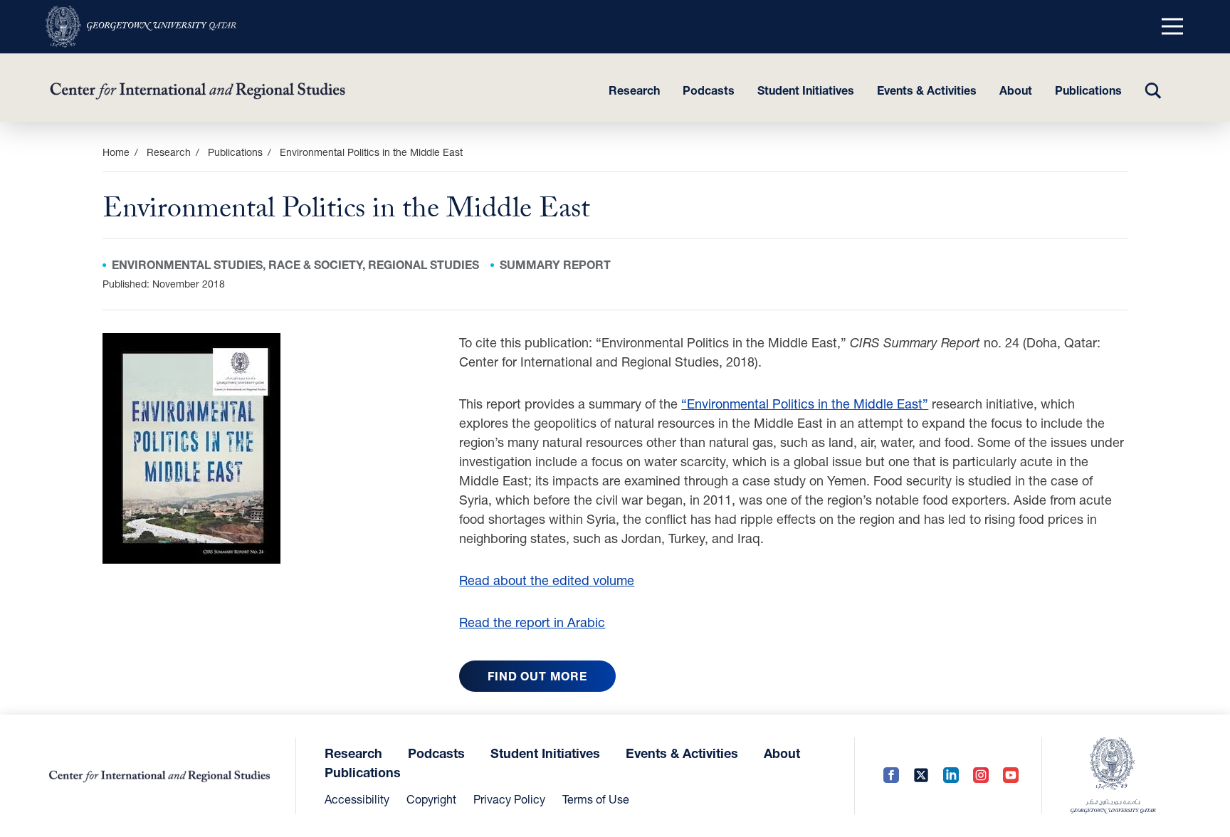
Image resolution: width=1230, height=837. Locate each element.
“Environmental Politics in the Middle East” (804, 403)
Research (634, 90)
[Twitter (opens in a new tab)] (921, 776)
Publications (1088, 90)
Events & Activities (927, 90)
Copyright (431, 799)
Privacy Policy (509, 799)
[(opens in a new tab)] (141, 27)
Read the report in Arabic (532, 622)
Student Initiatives (805, 90)
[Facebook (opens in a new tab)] (891, 776)
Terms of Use (595, 799)
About (1015, 90)
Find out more (537, 676)
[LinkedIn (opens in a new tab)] (951, 776)
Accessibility (357, 799)
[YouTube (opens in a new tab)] (1011, 776)
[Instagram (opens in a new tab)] (981, 776)
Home (116, 152)
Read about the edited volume (546, 580)
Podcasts (709, 90)
